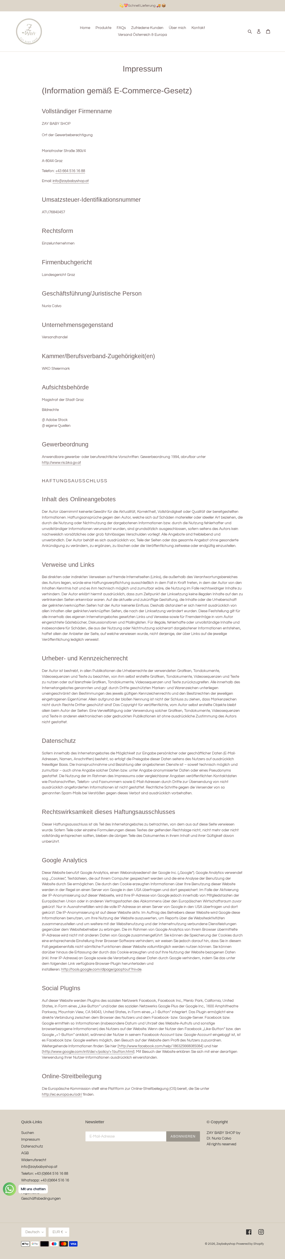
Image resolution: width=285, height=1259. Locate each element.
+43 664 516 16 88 (70, 171)
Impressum (30, 1140)
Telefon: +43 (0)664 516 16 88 (44, 1174)
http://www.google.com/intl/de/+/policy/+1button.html (88, 1052)
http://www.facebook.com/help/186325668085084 (160, 1046)
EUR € (58, 1232)
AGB (25, 1153)
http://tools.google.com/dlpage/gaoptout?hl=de (101, 969)
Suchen (27, 1133)
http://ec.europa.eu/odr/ (62, 1095)
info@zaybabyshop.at (71, 181)
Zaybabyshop (225, 1243)
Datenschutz (32, 1146)
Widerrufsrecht (33, 1160)
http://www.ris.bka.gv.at (61, 463)
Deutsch (32, 1232)
